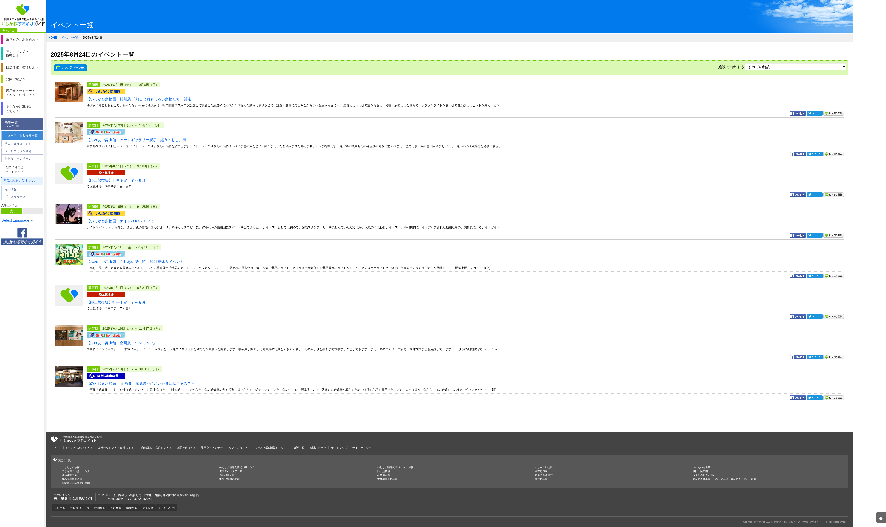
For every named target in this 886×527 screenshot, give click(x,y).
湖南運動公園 (69, 475)
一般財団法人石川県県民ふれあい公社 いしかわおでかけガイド (23, 15)
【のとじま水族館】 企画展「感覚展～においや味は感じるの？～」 (142, 383)
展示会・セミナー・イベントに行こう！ (226, 447)
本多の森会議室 (544, 475)
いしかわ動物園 (544, 467)
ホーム (8, 30)
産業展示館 (383, 475)
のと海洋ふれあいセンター (77, 471)
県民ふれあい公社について (21, 180)
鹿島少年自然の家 (72, 479)
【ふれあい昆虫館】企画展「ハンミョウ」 (122, 343)
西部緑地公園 (227, 475)
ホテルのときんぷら (704, 475)
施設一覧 (13, 124)
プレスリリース (15, 197)
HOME (52, 37)
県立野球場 (541, 471)
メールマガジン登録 (18, 151)
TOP (54, 447)
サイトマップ (14, 171)
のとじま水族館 (71, 467)
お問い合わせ (14, 167)
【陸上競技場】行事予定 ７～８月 (116, 302)
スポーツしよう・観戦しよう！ (117, 447)
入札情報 (115, 508)
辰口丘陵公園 (700, 471)
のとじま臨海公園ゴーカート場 (395, 467)
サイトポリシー (362, 447)
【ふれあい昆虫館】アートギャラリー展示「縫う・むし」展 (136, 140)
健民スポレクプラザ (230, 471)
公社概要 (59, 508)
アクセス (147, 508)
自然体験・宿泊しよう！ (156, 447)
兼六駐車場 (541, 479)
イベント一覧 (69, 37)
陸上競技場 (383, 471)
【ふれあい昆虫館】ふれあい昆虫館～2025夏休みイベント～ (137, 262)
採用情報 (11, 189)
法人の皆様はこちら (18, 143)
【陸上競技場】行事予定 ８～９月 (116, 180)
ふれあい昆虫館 (701, 467)
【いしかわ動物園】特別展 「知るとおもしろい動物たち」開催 (139, 99)
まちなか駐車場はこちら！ (272, 447)
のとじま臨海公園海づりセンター (238, 467)
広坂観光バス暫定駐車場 (76, 483)
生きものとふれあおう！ (77, 447)
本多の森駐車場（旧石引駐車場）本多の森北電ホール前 (724, 479)
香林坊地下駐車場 (387, 479)
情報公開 (131, 508)
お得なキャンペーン (18, 158)
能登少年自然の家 (229, 479)
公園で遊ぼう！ (186, 447)
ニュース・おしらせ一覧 (21, 135)
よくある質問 (166, 508)
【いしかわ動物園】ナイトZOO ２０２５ (120, 221)
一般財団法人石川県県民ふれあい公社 (76, 439)
